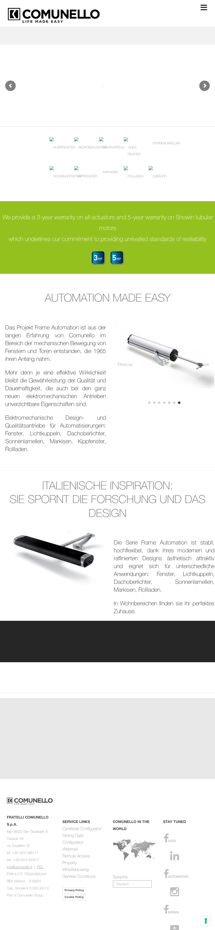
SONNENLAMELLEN (166, 143)
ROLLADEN (135, 176)
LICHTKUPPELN (113, 147)
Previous (123, 364)
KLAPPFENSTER (64, 147)
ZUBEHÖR (160, 176)
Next (205, 364)
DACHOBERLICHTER (92, 147)
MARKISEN (110, 172)
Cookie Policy (74, 897)
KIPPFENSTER (87, 176)
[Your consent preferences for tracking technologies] (206, 921)
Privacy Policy (74, 890)
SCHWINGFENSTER (67, 176)
